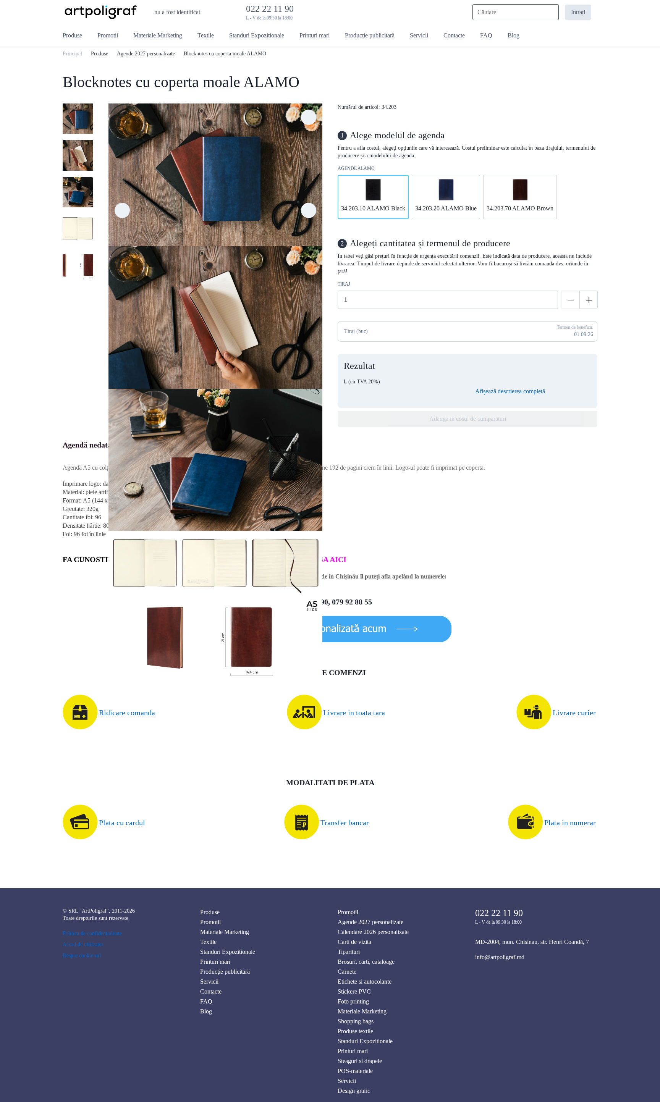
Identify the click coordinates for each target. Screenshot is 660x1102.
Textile (208, 942)
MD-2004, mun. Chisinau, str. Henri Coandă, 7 (532, 942)
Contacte (211, 991)
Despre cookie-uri (82, 955)
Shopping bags (356, 1021)
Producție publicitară (225, 971)
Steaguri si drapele (360, 1061)
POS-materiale (355, 1071)
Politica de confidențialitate (92, 933)
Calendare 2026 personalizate (373, 932)
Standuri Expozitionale (227, 951)
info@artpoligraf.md (499, 957)
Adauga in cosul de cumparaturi (467, 418)
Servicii (209, 981)
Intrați (578, 12)
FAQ (206, 1001)
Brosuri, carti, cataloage (366, 961)
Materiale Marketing (224, 932)
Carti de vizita (354, 942)
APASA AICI (325, 559)
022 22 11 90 (272, 9)
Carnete (347, 971)
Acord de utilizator (83, 944)
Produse (99, 54)
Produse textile (355, 1031)
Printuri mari (215, 961)
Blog (206, 1011)
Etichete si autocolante (364, 981)
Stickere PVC (354, 991)
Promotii (210, 922)
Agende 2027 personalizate (146, 54)
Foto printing (353, 1001)
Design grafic (354, 1090)
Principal (72, 54)
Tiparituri (349, 951)
